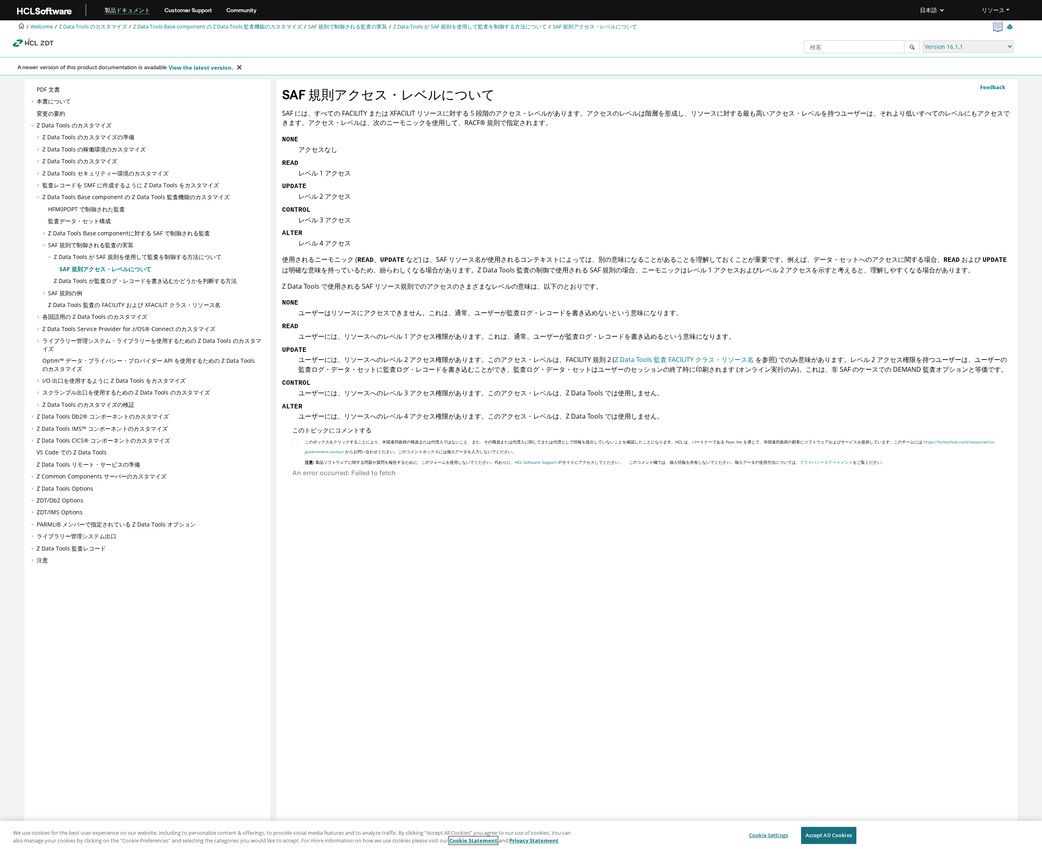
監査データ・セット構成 (79, 221)
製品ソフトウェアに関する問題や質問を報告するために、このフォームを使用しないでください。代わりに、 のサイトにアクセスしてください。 (464, 462)
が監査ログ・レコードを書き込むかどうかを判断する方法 (145, 281)
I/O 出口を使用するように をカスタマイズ (114, 380)
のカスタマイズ (93, 26)
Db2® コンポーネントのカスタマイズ (103, 416)
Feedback (992, 87)
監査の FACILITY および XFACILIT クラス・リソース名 (134, 305)
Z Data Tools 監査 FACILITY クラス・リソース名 (684, 359)
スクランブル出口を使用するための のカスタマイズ (126, 392)
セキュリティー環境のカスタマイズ (105, 173)
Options (65, 488)
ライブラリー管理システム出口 (76, 536)
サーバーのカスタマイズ (101, 476)
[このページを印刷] (1011, 27)
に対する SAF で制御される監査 (129, 233)
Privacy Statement (533, 840)
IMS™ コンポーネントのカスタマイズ (102, 428)
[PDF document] (999, 27)
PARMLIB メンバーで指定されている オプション (116, 524)
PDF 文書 (48, 89)
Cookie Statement (473, 840)
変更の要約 (51, 113)
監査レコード (71, 548)
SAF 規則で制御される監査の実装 (347, 26)
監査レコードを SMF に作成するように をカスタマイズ (130, 185)
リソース (993, 10)
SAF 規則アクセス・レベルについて (595, 26)
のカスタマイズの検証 (88, 404)
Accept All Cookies (829, 835)
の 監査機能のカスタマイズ (217, 26)
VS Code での (72, 452)
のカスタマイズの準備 (88, 137)
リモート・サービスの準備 (88, 464)
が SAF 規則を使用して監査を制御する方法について (470, 26)
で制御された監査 (86, 209)
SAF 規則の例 (65, 293)
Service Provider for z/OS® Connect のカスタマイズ (128, 329)
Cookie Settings (768, 835)
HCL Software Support (536, 462)
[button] (33, 90)
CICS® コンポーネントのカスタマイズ (103, 440)
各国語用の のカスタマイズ (94, 316)
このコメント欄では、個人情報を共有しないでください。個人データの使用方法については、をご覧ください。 (757, 462)
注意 (42, 560)
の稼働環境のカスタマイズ (94, 149)
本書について (54, 101)
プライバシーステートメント (826, 462)
